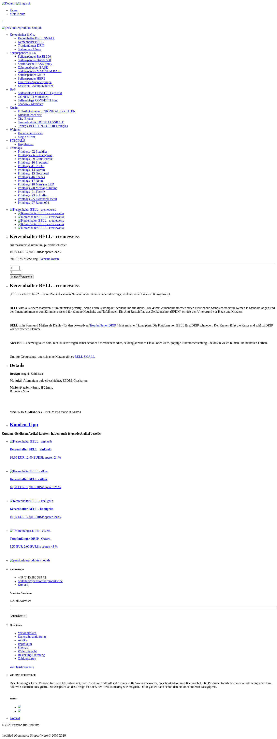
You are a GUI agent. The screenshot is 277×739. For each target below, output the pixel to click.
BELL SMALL (85, 356)
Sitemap (23, 647)
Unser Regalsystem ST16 (22, 667)
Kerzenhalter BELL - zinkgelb (31, 449)
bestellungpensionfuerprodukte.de (40, 581)
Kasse (13, 10)
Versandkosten (49, 259)
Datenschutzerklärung (32, 636)
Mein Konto (17, 14)
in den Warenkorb (21, 276)
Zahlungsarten (27, 658)
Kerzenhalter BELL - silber (28, 479)
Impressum (25, 644)
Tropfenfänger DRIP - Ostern (30, 538)
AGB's (22, 640)
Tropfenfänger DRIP (102, 325)
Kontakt (23, 584)
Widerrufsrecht (27, 651)
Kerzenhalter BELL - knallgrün (32, 509)
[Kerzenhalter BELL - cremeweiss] (41, 213)
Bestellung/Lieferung (31, 655)
